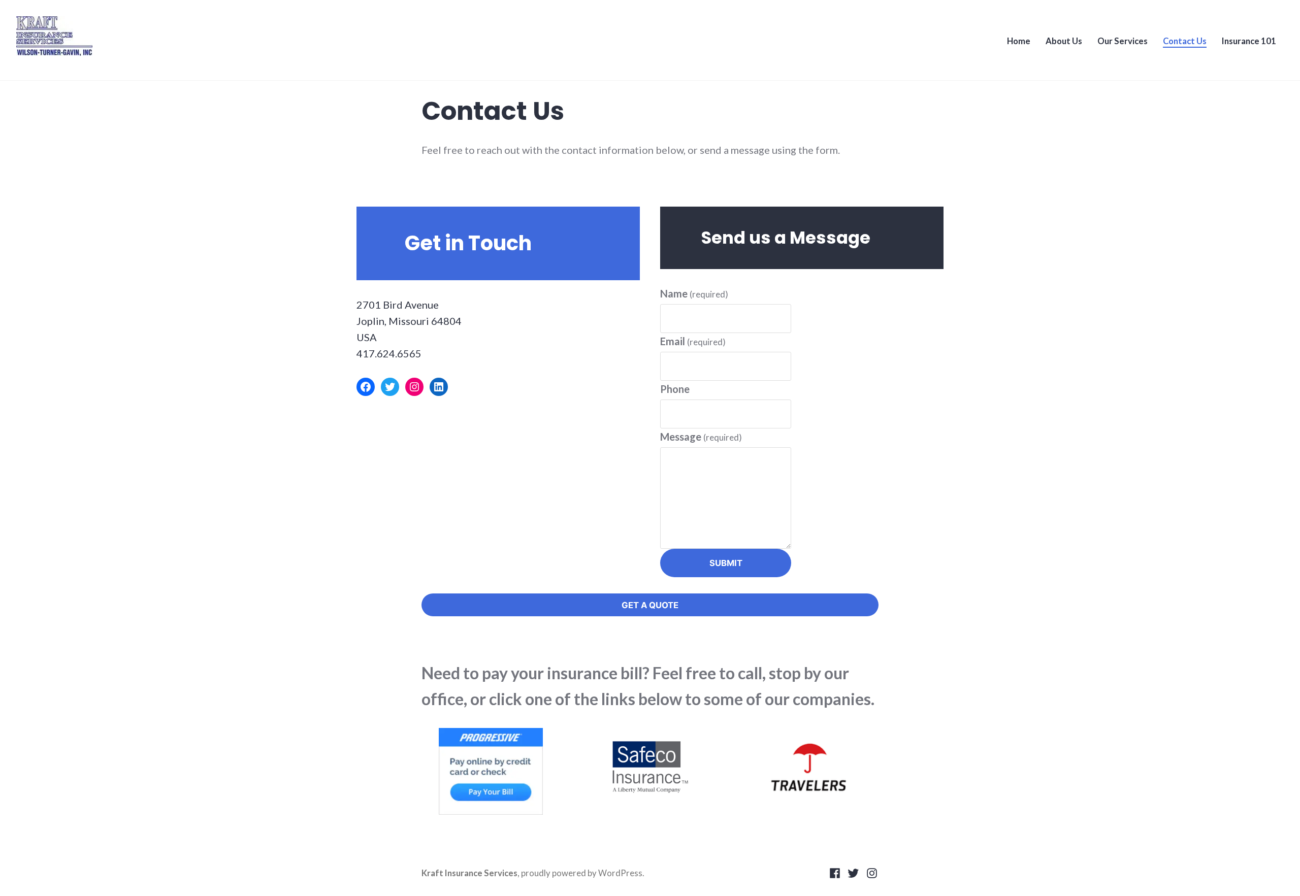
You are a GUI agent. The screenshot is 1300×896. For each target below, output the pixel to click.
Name (694, 293)
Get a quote (650, 605)
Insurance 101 (1249, 41)
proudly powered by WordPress (581, 873)
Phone (675, 389)
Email (693, 341)
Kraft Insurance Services (469, 873)
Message (701, 436)
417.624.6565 (388, 353)
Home (1018, 41)
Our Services (1122, 41)
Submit (725, 563)
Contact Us (1185, 41)
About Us (1064, 41)
